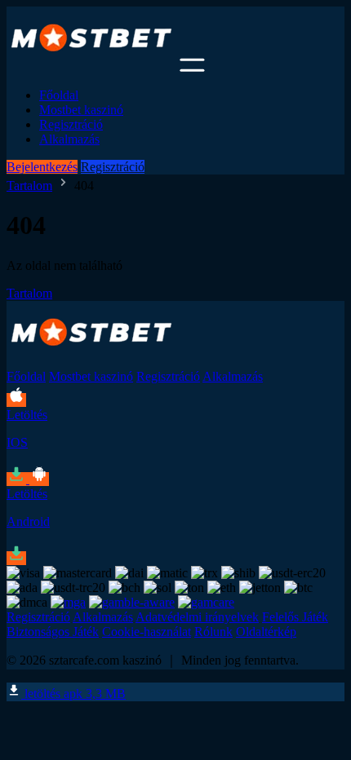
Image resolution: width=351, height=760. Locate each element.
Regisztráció (71, 124)
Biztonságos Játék (53, 631)
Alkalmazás (69, 139)
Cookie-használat (146, 631)
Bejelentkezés (42, 167)
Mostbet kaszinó (81, 110)
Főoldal (58, 95)
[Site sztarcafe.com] (91, 67)
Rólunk (213, 631)
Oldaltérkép (266, 631)
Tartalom (29, 185)
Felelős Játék (295, 617)
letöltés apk (73, 693)
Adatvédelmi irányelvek (197, 617)
